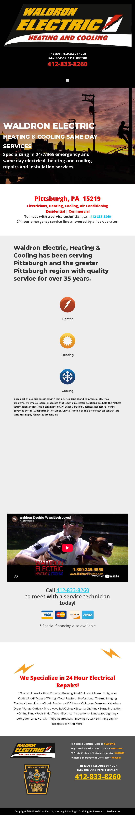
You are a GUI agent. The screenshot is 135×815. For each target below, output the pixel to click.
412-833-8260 (67, 64)
